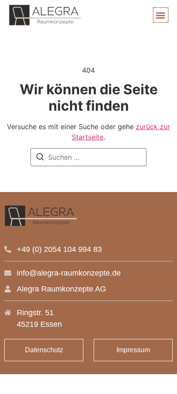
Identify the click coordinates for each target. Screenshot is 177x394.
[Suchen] (40, 158)
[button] (160, 15)
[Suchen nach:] (88, 157)
